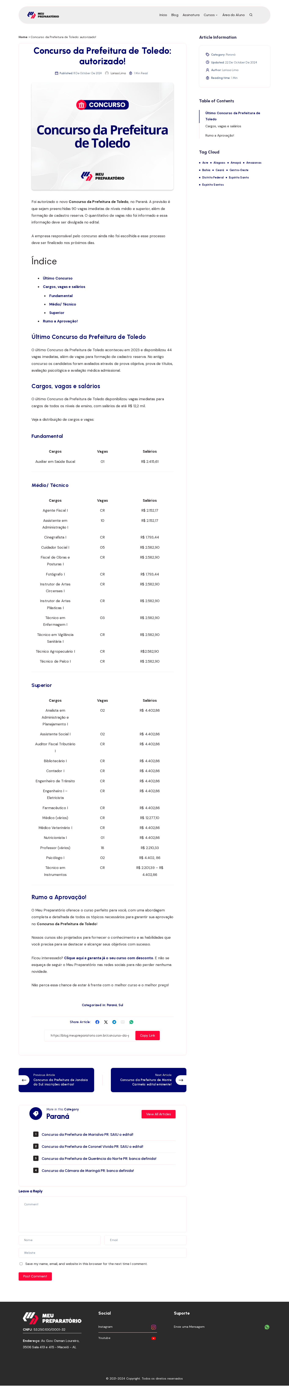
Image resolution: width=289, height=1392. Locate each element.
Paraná (112, 1005)
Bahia (206, 170)
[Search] (251, 15)
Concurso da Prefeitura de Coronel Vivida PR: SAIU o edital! (92, 1146)
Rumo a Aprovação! (60, 321)
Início (163, 15)
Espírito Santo (239, 177)
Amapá (236, 162)
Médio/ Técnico (62, 304)
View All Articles (158, 1114)
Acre (205, 162)
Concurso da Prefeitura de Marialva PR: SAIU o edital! (87, 1134)
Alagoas (219, 162)
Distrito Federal (213, 177)
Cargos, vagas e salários (64, 286)
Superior (56, 312)
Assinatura (191, 15)
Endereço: (31, 1341)
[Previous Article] (56, 1080)
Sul (120, 1005)
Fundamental (61, 295)
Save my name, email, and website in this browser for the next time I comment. (86, 1264)
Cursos (209, 15)
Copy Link (147, 1035)
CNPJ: (28, 1329)
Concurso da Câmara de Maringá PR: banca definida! (88, 1170)
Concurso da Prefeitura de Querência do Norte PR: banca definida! (99, 1158)
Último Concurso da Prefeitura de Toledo (232, 116)
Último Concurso (58, 278)
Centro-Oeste (239, 170)
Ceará (220, 170)
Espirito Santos (213, 184)
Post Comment (35, 1276)
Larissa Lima (230, 70)
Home (23, 37)
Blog (174, 15)
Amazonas (253, 162)
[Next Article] (148, 1080)
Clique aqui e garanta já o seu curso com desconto (108, 958)
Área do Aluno (233, 15)
